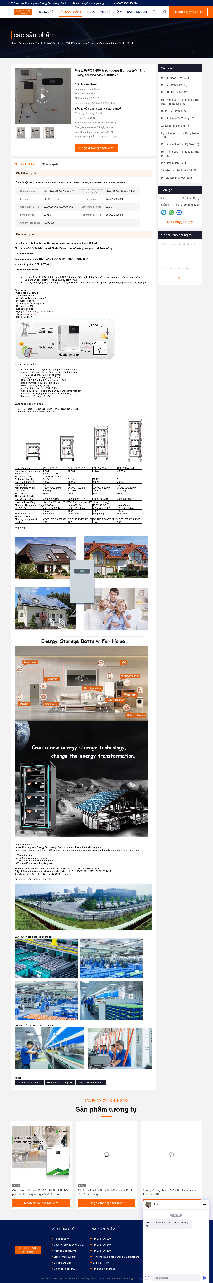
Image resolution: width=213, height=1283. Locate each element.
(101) (175, 77)
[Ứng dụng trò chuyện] (164, 212)
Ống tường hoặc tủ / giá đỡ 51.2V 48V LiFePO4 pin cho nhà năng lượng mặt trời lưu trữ (40, 1192)
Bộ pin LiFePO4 (101, 1262)
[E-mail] (179, 212)
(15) (180, 144)
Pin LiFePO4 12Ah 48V (29, 1082)
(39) (180, 101)
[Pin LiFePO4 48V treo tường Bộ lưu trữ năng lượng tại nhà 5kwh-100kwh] (43, 96)
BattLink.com (137, 11)
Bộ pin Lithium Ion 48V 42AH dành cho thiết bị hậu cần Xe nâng (105, 1192)
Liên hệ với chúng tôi (65, 1256)
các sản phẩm (25, 43)
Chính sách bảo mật (64, 1268)
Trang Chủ (45, 11)
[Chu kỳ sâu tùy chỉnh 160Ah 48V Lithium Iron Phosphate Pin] (172, 1154)
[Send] (204, 1277)
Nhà (13, 43)
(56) (174, 92)
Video (91, 11)
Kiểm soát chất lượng (65, 1250)
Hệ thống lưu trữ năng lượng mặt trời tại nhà (116, 1256)
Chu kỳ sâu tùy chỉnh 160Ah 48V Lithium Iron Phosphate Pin (169, 1192)
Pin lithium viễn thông (104, 1268)
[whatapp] (171, 212)
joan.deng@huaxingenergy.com (92, 3)
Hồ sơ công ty (61, 1238)
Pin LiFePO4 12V (102, 1238)
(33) (180, 153)
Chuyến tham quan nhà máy (69, 1244)
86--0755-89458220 (127, 3)
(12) (177, 118)
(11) (174, 163)
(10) (180, 135)
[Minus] (205, 1205)
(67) (173, 111)
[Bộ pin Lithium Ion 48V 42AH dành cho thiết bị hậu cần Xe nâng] (106, 1154)
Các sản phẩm (69, 11)
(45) (175, 125)
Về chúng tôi (109, 11)
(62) (179, 170)
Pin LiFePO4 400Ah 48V (91, 1082)
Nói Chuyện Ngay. (180, 222)
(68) (174, 85)
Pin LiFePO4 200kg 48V (60, 1082)
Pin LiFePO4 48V (44, 43)
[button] (17, 1161)
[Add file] (147, 1277)
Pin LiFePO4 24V (102, 1244)
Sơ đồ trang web (62, 1262)
